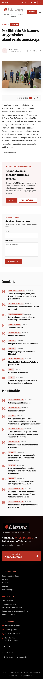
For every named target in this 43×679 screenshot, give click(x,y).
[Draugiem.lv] (37, 51)
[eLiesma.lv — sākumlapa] (13, 9)
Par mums (5, 583)
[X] (25, 2)
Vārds (7, 231)
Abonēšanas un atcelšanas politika (15, 611)
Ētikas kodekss (7, 601)
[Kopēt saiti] (40, 51)
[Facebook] (22, 2)
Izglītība (14, 24)
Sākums (4, 24)
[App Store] (31, 2)
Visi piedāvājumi (27, 200)
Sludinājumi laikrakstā (10, 576)
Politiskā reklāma (8, 615)
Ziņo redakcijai (7, 590)
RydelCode (29, 676)
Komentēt (12, 261)
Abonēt (32, 12)
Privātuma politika (9, 604)
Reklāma (5, 579)
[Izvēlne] (40, 12)
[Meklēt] (39, 2)
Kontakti (5, 586)
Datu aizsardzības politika (12, 608)
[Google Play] (35, 2)
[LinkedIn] (34, 51)
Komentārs (9, 241)
